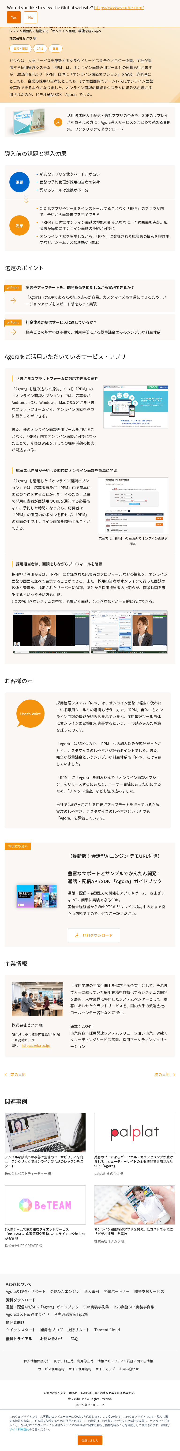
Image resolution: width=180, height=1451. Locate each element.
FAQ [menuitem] (74, 1338)
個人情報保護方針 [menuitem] (37, 1361)
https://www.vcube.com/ (119, 7)
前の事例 (18, 1074)
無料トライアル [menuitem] (19, 1338)
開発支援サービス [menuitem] (149, 1291)
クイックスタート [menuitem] (21, 1329)
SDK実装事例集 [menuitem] (96, 1307)
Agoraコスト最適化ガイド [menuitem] (27, 1314)
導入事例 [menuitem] (91, 1291)
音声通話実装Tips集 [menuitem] (71, 1314)
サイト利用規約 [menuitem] (79, 1369)
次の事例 (161, 1074)
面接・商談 (21, 48)
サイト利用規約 (19, 1429)
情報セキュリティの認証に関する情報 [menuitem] (125, 1361)
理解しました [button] (90, 1440)
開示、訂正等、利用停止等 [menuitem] (74, 1361)
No (30, 17)
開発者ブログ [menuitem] (51, 1329)
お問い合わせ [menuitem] (51, 1338)
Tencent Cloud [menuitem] (107, 1329)
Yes (14, 17)
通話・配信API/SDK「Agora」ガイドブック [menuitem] (42, 1307)
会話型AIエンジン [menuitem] (65, 1291)
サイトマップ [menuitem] (105, 1369)
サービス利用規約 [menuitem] (51, 1369)
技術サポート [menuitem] (78, 1329)
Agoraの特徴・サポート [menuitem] (26, 1291)
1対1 (40, 48)
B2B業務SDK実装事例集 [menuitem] (134, 1307)
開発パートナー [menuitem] (117, 1291)
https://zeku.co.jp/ (36, 1045)
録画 (55, 48)
